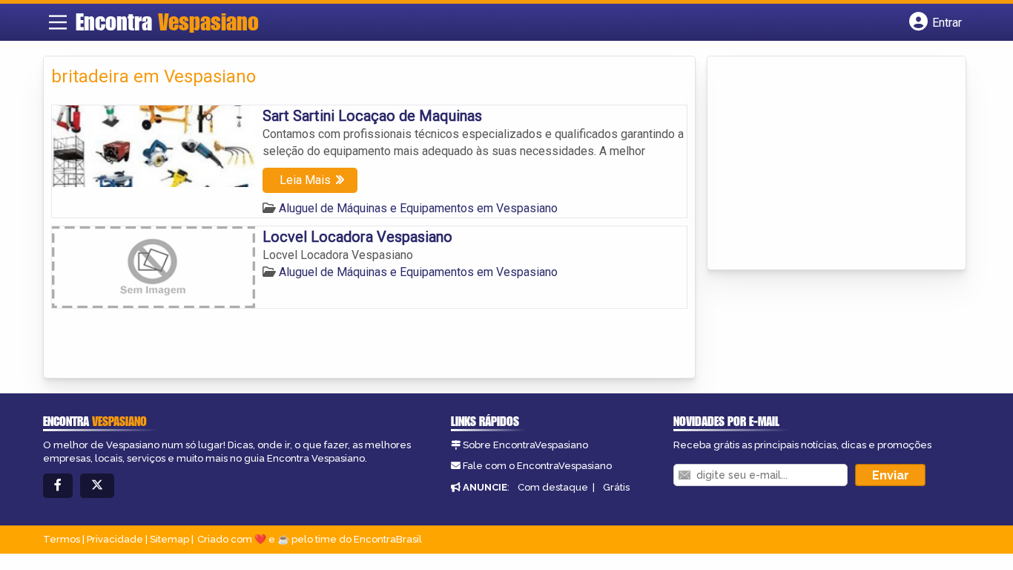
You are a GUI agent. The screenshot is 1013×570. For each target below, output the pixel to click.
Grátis (616, 487)
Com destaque (553, 487)
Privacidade (115, 539)
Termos (61, 539)
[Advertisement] (826, 164)
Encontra (167, 21)
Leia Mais (305, 180)
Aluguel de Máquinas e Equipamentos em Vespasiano (418, 208)
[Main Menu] (58, 22)
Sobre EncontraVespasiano (525, 445)
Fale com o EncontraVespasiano (537, 465)
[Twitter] (97, 486)
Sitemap (169, 539)
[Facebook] (58, 486)
